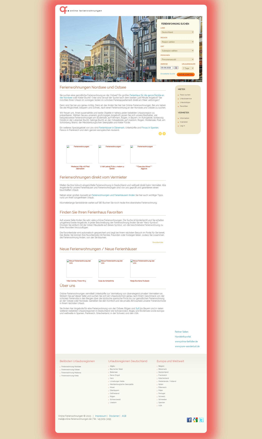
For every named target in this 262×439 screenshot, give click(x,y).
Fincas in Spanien (150, 127)
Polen (160, 390)
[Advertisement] (187, 189)
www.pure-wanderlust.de (187, 346)
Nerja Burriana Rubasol (139, 281)
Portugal (161, 393)
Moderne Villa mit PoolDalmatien (80, 167)
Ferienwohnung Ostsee (70, 370)
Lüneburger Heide (117, 381)
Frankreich (162, 375)
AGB (124, 416)
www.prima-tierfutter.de (186, 341)
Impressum (100, 416)
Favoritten (184, 106)
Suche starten (185, 74)
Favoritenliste (158, 242)
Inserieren (184, 122)
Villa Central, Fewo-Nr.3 (76, 281)
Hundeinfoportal (183, 336)
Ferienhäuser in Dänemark (111, 127)
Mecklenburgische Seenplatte (121, 384)
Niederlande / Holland (167, 381)
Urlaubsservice (186, 99)
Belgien (161, 366)
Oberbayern (114, 390)
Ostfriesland (114, 393)
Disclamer (114, 416)
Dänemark (162, 369)
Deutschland (163, 372)
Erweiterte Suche (168, 74)
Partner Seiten (181, 332)
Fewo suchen (185, 95)
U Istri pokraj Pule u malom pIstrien (112, 167)
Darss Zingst (115, 375)
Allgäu (112, 366)
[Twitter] (201, 419)
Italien (160, 384)
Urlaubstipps (185, 102)
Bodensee (114, 372)
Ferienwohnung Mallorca (71, 373)
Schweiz (161, 396)
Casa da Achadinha (106, 281)
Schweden (162, 399)
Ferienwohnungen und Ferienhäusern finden (113, 195)
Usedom (113, 403)
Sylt (137, 308)
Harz (112, 378)
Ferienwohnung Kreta (70, 376)
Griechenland (163, 378)
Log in (182, 126)
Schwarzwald (115, 399)
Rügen (112, 396)
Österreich (162, 387)
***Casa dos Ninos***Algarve (144, 167)
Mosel (112, 387)
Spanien (161, 403)
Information (184, 118)
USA (160, 406)
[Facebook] (189, 419)
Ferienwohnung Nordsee (71, 367)
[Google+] (195, 419)
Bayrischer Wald (116, 369)
